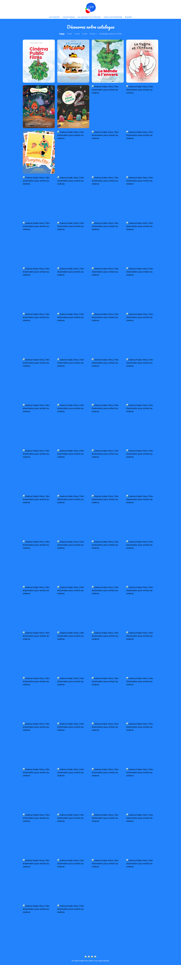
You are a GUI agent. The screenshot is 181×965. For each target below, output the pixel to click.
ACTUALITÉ (54, 17)
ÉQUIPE (128, 17)
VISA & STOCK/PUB (113, 17)
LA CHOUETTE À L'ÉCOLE (89, 17)
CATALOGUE (69, 17)
